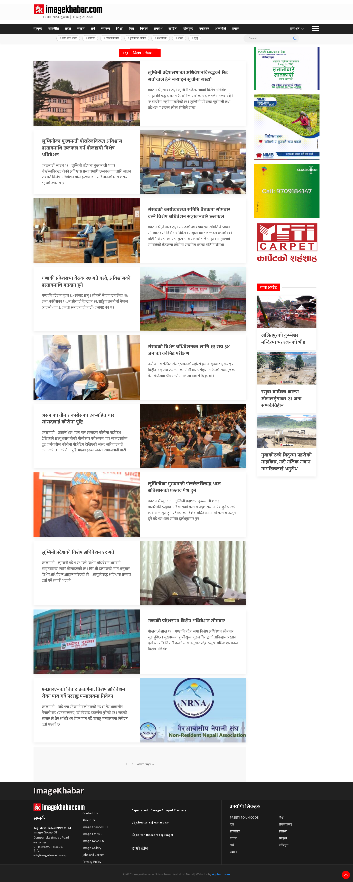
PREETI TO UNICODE (244, 817)
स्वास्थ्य (105, 28)
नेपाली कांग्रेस (112, 38)
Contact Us (90, 813)
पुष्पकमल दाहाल (138, 38)
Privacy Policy (92, 862)
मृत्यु (196, 38)
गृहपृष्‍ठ (38, 28)
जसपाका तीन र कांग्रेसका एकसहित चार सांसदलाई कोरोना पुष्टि (78, 418)
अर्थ (93, 28)
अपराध (158, 28)
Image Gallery (92, 848)
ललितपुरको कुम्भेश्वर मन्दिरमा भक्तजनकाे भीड (283, 338)
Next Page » (145, 764)
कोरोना (91, 38)
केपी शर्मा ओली (69, 38)
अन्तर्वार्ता (220, 28)
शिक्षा (119, 28)
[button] (315, 29)
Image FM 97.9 (92, 834)
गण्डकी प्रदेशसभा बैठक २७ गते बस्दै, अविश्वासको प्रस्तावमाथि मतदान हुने (86, 281)
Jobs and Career (93, 855)
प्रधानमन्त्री (161, 38)
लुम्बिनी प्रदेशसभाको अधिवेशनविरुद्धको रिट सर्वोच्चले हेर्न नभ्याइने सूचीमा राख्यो (188, 76)
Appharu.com (221, 874)
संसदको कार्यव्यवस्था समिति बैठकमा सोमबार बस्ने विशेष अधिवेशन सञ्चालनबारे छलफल (189, 213)
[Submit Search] (295, 38)
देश (232, 824)
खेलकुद (188, 28)
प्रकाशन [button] (294, 28)
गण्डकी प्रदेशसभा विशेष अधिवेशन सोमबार (186, 621)
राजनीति (53, 28)
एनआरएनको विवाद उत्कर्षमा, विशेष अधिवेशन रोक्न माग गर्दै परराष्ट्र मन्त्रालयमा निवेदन (83, 692)
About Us (89, 820)
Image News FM (94, 841)
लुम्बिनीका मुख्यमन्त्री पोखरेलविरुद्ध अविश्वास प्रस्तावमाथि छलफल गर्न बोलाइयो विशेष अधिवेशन (82, 148)
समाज (81, 28)
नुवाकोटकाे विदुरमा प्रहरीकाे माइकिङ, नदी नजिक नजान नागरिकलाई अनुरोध (286, 462)
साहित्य (173, 28)
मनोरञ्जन (204, 28)
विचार (144, 28)
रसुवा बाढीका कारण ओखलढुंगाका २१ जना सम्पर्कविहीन (281, 399)
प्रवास (235, 28)
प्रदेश (68, 28)
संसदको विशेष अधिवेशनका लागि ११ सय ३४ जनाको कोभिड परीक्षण (189, 350)
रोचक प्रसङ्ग (285, 824)
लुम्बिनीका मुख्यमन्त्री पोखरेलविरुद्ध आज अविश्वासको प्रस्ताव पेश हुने (184, 487)
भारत (180, 38)
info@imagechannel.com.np (50, 855)
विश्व (131, 28)
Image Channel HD (95, 827)
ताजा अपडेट (268, 288)
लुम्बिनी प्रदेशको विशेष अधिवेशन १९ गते (78, 552)
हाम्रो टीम (140, 848)
